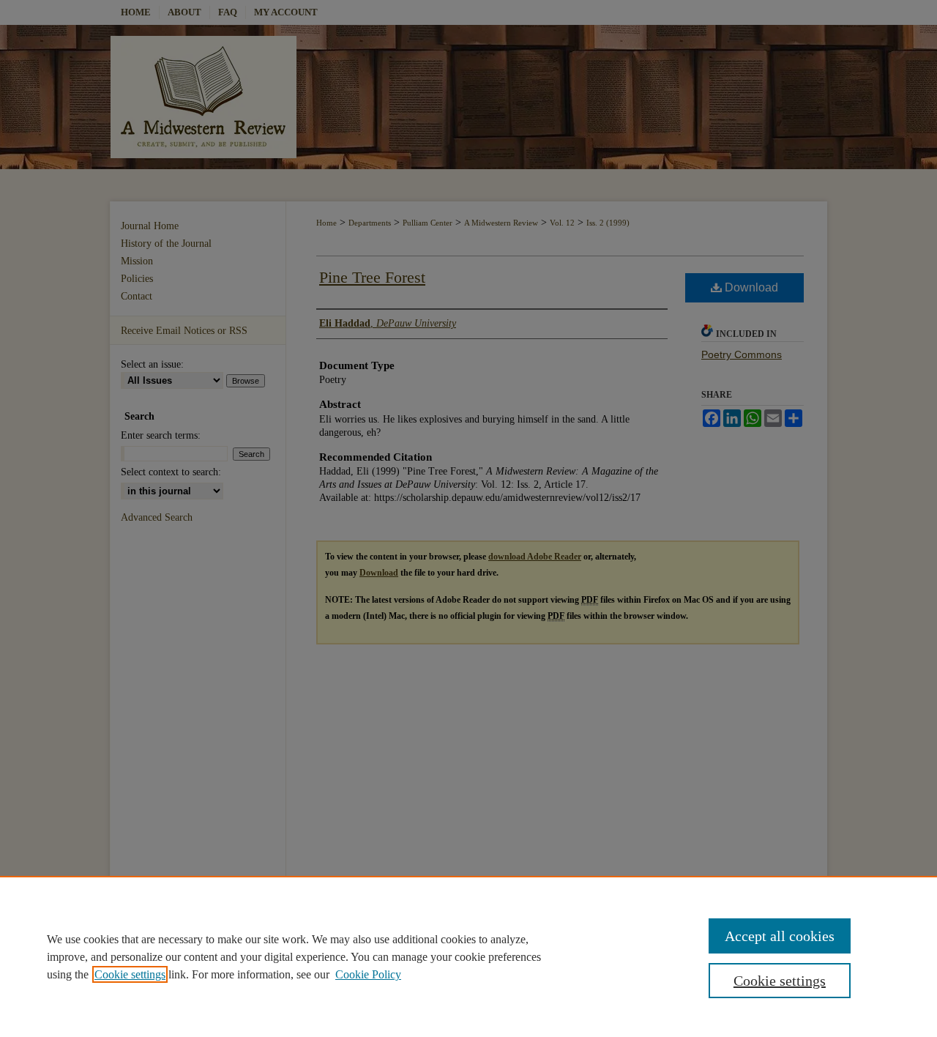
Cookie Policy (368, 974)
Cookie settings (129, 974)
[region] (468, 956)
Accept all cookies (780, 936)
